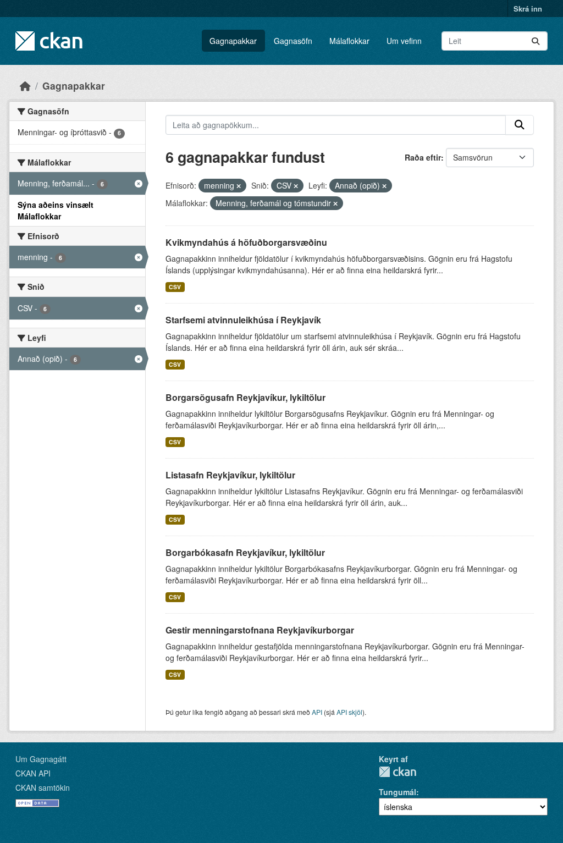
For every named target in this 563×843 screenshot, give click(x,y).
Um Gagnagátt (41, 758)
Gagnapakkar (233, 40)
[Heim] (25, 85)
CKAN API (33, 773)
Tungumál (397, 791)
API (317, 712)
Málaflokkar (349, 40)
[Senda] (536, 41)
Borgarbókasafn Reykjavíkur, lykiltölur (245, 552)
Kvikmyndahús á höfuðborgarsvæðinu (246, 242)
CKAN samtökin (42, 787)
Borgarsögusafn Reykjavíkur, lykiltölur (245, 397)
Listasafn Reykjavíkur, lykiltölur (230, 475)
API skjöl (349, 712)
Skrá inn (528, 8)
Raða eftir (423, 157)
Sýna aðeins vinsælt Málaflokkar (55, 210)
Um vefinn (404, 40)
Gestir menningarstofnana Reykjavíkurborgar (259, 630)
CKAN (397, 772)
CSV (175, 287)
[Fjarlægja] (238, 185)
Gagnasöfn (293, 40)
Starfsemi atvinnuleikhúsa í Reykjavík (243, 319)
